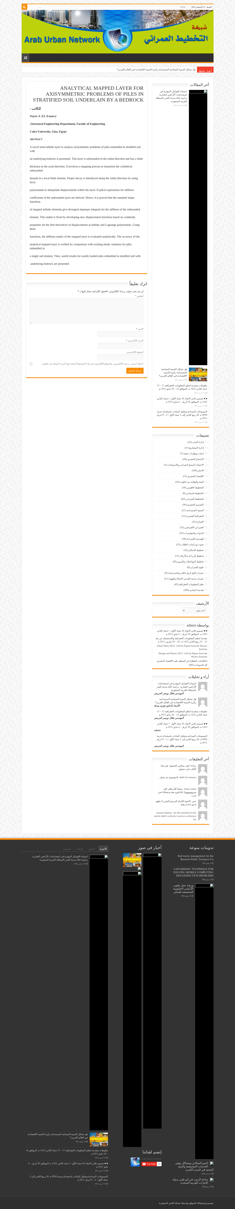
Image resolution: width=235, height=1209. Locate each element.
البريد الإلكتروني (135, 340)
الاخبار (201, 470)
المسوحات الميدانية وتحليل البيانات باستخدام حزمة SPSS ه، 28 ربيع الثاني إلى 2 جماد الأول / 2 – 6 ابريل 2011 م (182, 415)
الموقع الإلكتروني (135, 352)
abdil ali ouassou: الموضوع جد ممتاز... (177, 777)
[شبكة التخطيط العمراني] (118, 31)
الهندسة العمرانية (195, 538)
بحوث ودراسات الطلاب (192, 544)
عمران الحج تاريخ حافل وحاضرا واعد (186, 573)
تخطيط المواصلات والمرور (190, 561)
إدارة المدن (198, 442)
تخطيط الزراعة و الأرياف (192, 555)
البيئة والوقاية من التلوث (192, 481)
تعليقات (79, 848)
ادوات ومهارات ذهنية (193, 453)
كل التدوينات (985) (198, 665)
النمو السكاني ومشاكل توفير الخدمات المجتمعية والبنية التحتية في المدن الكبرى (194, 1166)
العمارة (200, 521)
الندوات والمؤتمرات (194, 533)
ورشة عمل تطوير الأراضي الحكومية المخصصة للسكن (183, 888)
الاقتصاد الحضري (195, 476)
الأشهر (91, 848)
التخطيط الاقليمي (195, 487)
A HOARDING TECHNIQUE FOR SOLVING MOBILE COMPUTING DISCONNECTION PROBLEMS (193, 872)
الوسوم (67, 848)
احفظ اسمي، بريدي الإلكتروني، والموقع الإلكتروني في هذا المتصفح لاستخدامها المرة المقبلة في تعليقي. (92, 363)
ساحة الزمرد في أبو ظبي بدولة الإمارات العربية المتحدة (190, 1181)
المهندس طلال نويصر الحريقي (169, 693)
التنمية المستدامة (195, 510)
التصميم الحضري (195, 504)
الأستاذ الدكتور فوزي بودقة (167, 705)
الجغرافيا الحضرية (195, 516)
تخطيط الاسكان (196, 550)
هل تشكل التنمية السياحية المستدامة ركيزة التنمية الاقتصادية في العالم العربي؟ (173, 372)
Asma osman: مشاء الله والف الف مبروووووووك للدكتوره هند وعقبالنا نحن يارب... (177, 792)
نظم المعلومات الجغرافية (191, 584)
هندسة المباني (196, 590)
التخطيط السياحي (195, 493)
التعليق (139, 296)
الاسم (140, 329)
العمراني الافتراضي (194, 527)
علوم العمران (197, 567)
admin (157, 730)
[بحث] (24, 7)
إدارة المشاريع (196, 447)
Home (183, 7)
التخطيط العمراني (195, 499)
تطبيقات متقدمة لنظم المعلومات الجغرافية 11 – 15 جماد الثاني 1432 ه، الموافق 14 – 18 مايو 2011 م (146, 69)
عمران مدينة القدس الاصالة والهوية (186, 578)
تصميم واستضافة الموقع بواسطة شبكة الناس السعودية (186, 1203)
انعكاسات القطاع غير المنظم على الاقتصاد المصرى (182, 660)
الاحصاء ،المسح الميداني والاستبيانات (185, 464)
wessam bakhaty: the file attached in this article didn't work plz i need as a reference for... (175, 816)
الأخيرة (103, 848)
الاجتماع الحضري (195, 459)
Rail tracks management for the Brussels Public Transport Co (196, 857)
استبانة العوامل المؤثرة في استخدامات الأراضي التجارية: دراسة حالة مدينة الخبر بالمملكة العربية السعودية (176, 686)
